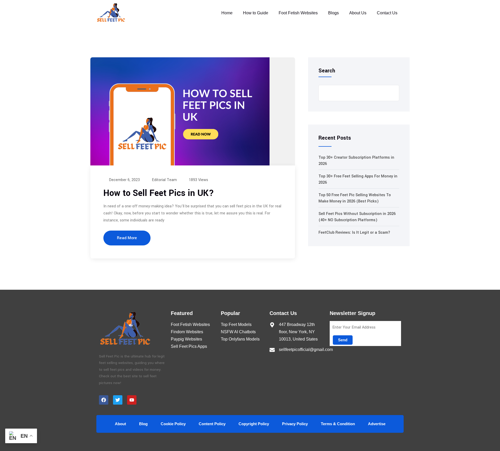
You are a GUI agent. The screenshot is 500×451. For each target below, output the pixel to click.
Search (326, 71)
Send (342, 340)
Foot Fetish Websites (298, 13)
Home (227, 13)
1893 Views (198, 180)
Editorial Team (164, 180)
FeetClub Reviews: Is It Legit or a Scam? (354, 232)
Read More (127, 238)
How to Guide (255, 13)
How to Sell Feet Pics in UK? (158, 193)
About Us (357, 13)
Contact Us (387, 13)
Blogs (333, 13)
